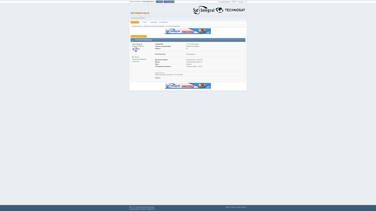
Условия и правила (236, 207)
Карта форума (151, 207)
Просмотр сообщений (139, 59)
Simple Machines (142, 207)
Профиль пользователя (138, 36)
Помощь (227, 207)
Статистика (135, 61)
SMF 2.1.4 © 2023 (133, 207)
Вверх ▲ (244, 207)
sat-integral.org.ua (139, 13)
